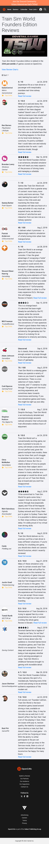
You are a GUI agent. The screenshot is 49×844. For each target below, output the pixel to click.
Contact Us (24, 787)
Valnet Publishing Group (32, 829)
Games (15, 9)
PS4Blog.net (6, 549)
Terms (24, 820)
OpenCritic (11, 829)
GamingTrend (7, 389)
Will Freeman (7, 321)
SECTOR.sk (6, 618)
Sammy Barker (7, 203)
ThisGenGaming (8, 585)
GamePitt (5, 731)
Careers (24, 818)
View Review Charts (10, 69)
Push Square (7, 205)
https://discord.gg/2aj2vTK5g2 (25, 4)
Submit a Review (24, 776)
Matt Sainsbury (8, 509)
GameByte (6, 358)
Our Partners (24, 778)
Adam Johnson (8, 356)
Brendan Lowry (8, 164)
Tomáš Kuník (7, 616)
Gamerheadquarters (9, 686)
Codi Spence (7, 386)
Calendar (23, 9)
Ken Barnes (6, 125)
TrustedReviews (8, 324)
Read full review (24, 96)
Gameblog (6, 276)
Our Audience (24, 781)
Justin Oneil (7, 582)
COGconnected (7, 239)
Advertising (24, 815)
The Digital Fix (7, 422)
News (9, 9)
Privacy (24, 823)
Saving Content (7, 650)
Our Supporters (24, 784)
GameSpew (6, 465)
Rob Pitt (5, 728)
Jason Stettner (8, 684)
